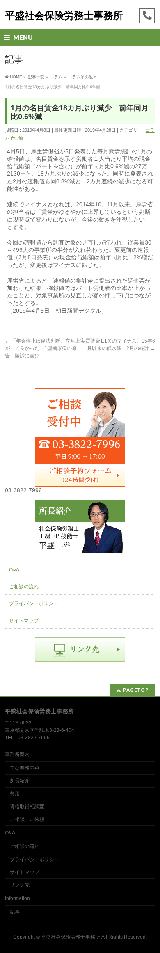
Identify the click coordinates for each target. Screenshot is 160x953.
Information (17, 898)
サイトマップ (24, 621)
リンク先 (20, 885)
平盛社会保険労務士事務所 (64, 15)
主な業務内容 (24, 768)
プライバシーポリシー (33, 603)
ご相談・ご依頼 (27, 819)
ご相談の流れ (24, 587)
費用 (15, 794)
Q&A (14, 570)
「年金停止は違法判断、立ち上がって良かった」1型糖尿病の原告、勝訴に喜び (42, 348)
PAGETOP (136, 689)
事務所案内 (17, 754)
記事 (15, 912)
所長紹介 (20, 781)
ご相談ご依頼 (80, 474)
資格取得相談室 (27, 806)
